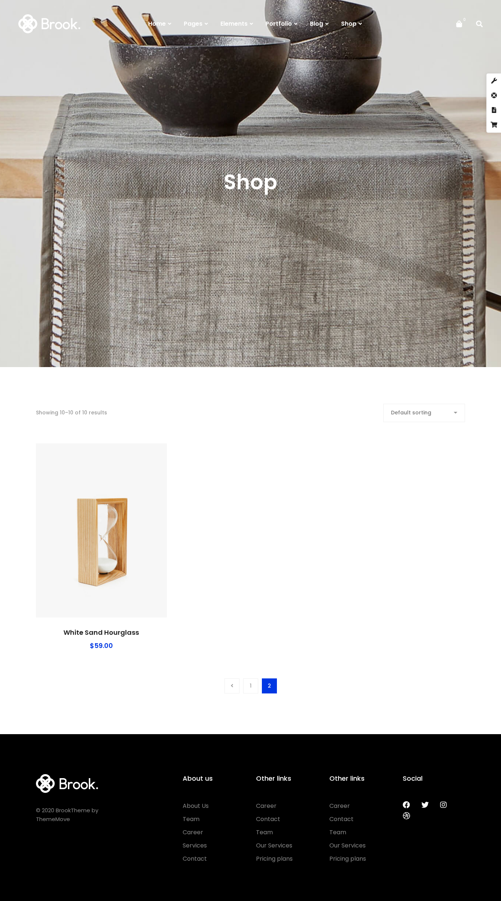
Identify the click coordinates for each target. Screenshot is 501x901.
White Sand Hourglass (101, 632)
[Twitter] (425, 804)
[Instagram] (443, 804)
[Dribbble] (406, 815)
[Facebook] (406, 804)
